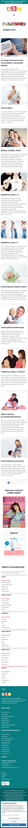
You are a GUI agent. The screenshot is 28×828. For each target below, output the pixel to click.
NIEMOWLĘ (4, 613)
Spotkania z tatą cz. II (10, 195)
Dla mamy (3, 676)
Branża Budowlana (5, 742)
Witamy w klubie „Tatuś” (11, 150)
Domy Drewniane (5, 751)
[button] (14, 15)
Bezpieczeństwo (5, 627)
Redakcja (3, 772)
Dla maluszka (4, 673)
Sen (2, 623)
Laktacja (3, 609)
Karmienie (3, 619)
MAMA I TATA (5, 649)
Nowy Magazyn (5, 718)
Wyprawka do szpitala (6, 605)
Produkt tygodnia (5, 680)
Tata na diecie (6, 108)
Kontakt (3, 777)
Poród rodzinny (5, 662)
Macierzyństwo (5, 657)
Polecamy (3, 682)
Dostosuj (14, 821)
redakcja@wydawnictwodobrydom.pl (10, 767)
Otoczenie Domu (5, 720)
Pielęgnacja (4, 621)
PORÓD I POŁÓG (6, 595)
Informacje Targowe (6, 740)
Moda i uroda (4, 589)
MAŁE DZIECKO (6, 631)
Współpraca (4, 774)
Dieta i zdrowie (4, 586)
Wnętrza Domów (5, 727)
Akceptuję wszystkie (14, 824)
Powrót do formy (5, 655)
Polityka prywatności (6, 779)
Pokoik (3, 641)
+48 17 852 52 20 (7, 765)
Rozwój (3, 637)
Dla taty (3, 678)
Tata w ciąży (4, 659)
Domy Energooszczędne (7, 716)
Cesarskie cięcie (5, 603)
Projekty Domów (5, 722)
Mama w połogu (5, 607)
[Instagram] (7, 783)
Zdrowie (3, 625)
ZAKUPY (4, 668)
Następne (19, 482)
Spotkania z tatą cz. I (9, 242)
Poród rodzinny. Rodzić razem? (14, 287)
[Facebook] (3, 783)
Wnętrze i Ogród (5, 753)
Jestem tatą (4, 664)
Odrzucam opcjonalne (14, 818)
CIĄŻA (3, 576)
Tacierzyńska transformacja (12, 327)
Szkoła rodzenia (5, 591)
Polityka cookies (16, 815)
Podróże (3, 643)
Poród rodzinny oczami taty (12, 461)
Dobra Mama (4, 714)
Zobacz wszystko (5, 580)
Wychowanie (4, 639)
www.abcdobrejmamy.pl (12, 790)
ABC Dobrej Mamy (5, 712)
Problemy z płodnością (6, 584)
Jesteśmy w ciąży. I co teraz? (13, 372)
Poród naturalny (5, 600)
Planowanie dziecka (6, 582)
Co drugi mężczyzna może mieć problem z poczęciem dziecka (12, 63)
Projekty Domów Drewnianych (8, 725)
